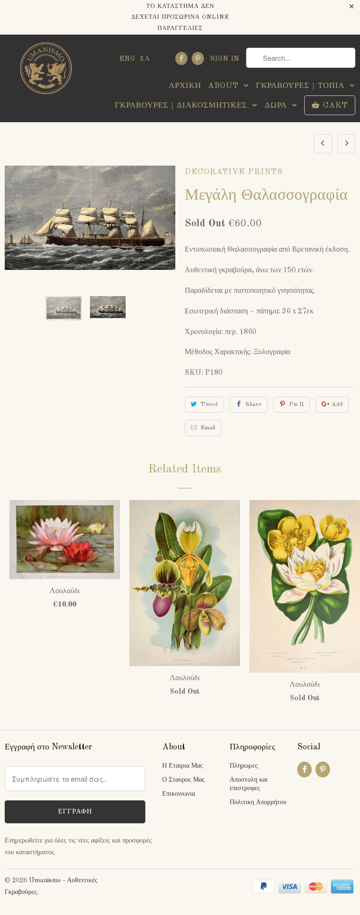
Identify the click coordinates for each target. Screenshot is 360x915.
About (224, 86)
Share (254, 404)
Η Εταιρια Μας (182, 765)
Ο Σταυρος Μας (183, 780)
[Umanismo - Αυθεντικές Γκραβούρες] (45, 71)
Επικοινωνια (178, 794)
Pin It (296, 404)
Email (208, 428)
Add (337, 404)
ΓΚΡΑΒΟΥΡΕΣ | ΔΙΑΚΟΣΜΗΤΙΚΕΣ (182, 105)
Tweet (209, 404)
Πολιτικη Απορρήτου (258, 802)
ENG (127, 59)
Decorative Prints (234, 172)
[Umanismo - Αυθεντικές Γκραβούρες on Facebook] (181, 58)
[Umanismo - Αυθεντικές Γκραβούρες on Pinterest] (198, 58)
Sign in (225, 59)
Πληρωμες (244, 765)
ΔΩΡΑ (277, 105)
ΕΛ (145, 59)
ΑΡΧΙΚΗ (185, 86)
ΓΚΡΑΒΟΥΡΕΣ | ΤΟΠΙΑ (301, 86)
